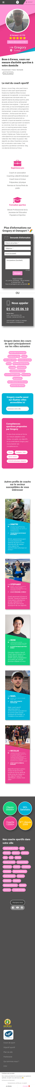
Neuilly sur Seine (9, 862)
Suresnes (21, 876)
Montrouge (7, 867)
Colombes (7, 871)
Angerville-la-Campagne (18, 352)
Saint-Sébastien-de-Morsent (17, 382)
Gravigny (12, 367)
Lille (11, 857)
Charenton (7, 881)
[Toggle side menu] (3, 2)
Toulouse (25, 853)
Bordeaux (16, 853)
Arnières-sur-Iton (14, 356)
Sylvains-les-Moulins (17, 385)
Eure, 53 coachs (8, 73)
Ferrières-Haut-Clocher (21, 363)
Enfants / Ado (21, 452)
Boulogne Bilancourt (10, 885)
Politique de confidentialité (8, 1080)
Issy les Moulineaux (19, 871)
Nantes (18, 857)
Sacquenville (17, 378)
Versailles (17, 881)
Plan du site (8, 1052)
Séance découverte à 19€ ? (17, 42)
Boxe (10, 452)
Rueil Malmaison (9, 876)
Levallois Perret (22, 862)
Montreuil (7, 890)
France (14, 70)
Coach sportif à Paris (10, 848)
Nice (5, 857)
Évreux (9, 363)
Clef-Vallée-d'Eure (10, 360)
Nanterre (22, 885)
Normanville (26, 374)
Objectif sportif (9, 1047)
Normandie (20, 70)
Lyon (21, 848)
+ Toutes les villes (18, 890)
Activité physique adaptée (17, 461)
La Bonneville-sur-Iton (17, 371)
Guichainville (21, 367)
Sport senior (13, 457)
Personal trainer (6, 70)
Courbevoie (26, 867)
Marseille (7, 853)
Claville (24, 356)
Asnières (16, 867)
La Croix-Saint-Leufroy (12, 374)
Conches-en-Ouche (24, 360)
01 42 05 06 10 (17, 309)
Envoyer (17, 273)
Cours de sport (9, 1043)
